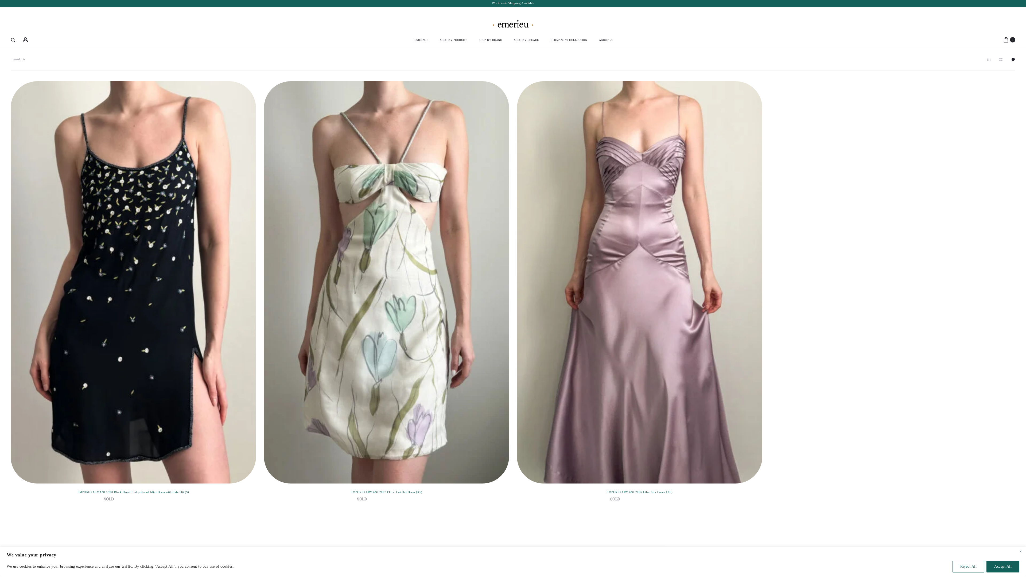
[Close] (1020, 551)
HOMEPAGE (420, 39)
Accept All (1003, 566)
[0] (1006, 39)
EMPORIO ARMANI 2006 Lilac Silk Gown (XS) (640, 492)
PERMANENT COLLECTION (569, 39)
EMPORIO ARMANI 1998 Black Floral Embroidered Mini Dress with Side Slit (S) (133, 492)
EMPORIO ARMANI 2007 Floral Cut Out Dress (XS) (386, 492)
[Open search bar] (13, 39)
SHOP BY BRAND (490, 39)
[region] (513, 562)
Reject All (968, 566)
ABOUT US (606, 39)
